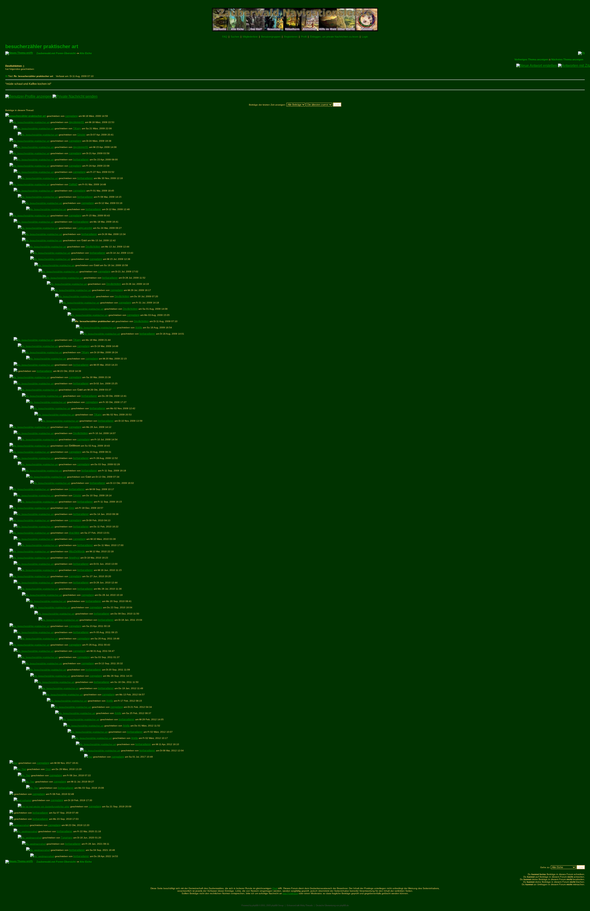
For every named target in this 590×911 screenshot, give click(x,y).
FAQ (224, 36)
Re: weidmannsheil (27, 831)
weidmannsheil (21, 825)
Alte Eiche (86, 53)
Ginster (81, 134)
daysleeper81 (76, 122)
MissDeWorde (77, 551)
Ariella (138, 327)
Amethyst (74, 557)
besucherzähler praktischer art (41, 46)
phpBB (255, 905)
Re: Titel (21, 769)
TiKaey (77, 128)
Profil (304, 36)
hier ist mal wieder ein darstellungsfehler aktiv (45, 806)
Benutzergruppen (270, 36)
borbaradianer (81, 159)
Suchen (235, 36)
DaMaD (73, 184)
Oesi (71, 507)
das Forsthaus (290, 893)
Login (365, 36)
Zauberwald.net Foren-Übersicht (56, 53)
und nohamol (24, 800)
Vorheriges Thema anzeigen (531, 59)
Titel (90, 756)
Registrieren (291, 36)
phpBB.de (344, 905)
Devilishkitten (93, 246)
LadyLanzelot (84, 227)
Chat (274, 888)
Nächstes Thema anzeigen (567, 59)
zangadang (71, 116)
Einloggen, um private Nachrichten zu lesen (334, 36)
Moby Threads (306, 905)
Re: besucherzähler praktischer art (31, 122)
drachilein (74, 532)
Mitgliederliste (250, 36)
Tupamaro (66, 837)
